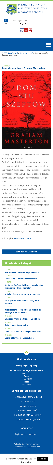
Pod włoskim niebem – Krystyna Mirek (22, 272)
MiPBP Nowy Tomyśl (10, 53)
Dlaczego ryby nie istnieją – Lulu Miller (23, 319)
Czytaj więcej (26, 462)
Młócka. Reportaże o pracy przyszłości (22, 294)
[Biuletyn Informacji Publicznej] (30, 30)
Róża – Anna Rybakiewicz (16, 325)
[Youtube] (26, 30)
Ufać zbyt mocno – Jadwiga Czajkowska (23, 331)
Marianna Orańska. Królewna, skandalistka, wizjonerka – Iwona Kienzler (24, 286)
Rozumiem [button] (42, 459)
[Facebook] (22, 30)
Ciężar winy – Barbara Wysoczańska (21, 278)
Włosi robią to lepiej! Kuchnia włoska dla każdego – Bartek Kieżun (23, 311)
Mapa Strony (24, 24)
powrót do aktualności (26, 251)
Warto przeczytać (26, 53)
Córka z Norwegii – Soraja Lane (19, 338)
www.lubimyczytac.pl (22, 238)
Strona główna (10, 24)
